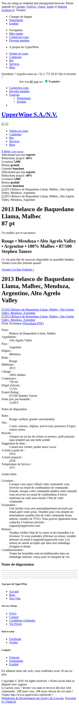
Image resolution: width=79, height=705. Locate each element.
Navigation (16, 30)
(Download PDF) (33, 323)
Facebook (15, 639)
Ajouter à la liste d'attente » (18, 269)
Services (14, 64)
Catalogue (15, 57)
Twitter (13, 642)
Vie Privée (15, 624)
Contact (14, 617)
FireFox (31, 6)
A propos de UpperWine (24, 47)
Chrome (20, 6)
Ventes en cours (18, 53)
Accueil (14, 591)
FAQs (12, 613)
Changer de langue (20, 16)
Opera (41, 6)
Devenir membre (19, 40)
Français (14, 94)
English (13, 23)
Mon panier (16, 33)
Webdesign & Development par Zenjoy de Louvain (33, 698)
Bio (11, 60)
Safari (50, 6)
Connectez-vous (19, 37)
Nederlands (16, 20)
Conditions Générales (22, 620)
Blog (12, 67)
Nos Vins (15, 598)
